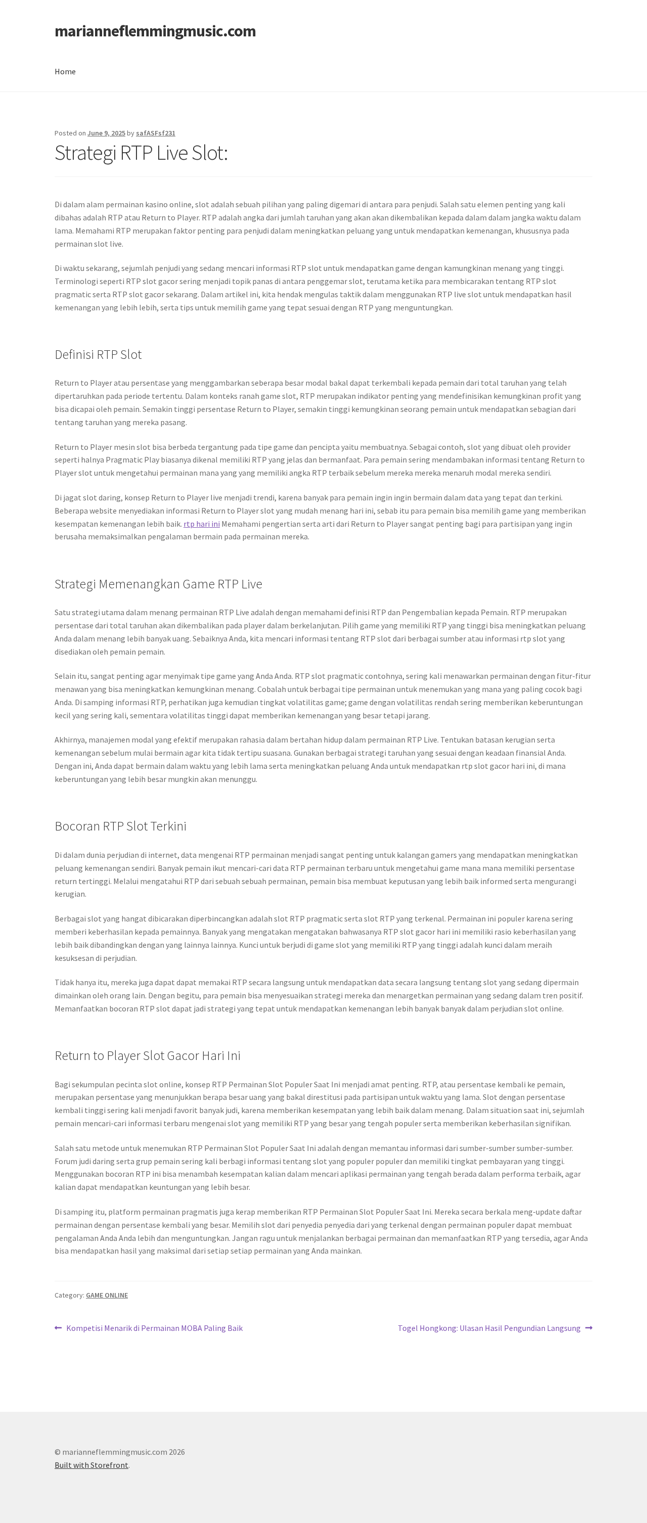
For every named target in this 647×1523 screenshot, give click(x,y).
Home (65, 71)
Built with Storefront (91, 1465)
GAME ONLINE (107, 1295)
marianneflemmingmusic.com (155, 31)
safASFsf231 (155, 132)
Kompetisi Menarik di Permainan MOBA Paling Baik (154, 1328)
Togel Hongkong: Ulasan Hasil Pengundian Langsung (489, 1328)
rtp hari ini (201, 524)
